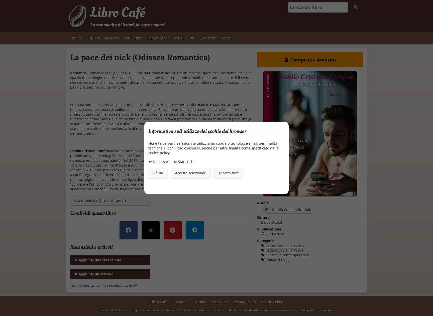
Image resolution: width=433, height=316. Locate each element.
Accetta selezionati (190, 173)
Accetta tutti (229, 173)
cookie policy (159, 152)
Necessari (160, 161)
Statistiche (186, 161)
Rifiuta (157, 173)
